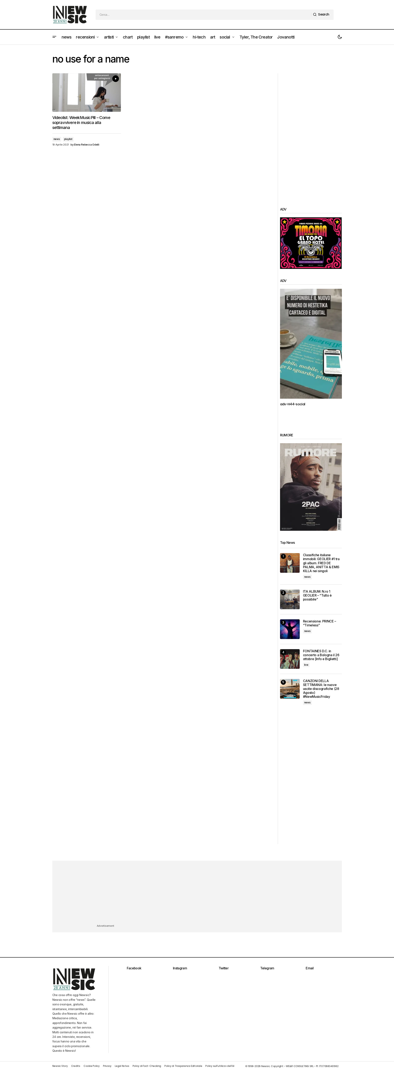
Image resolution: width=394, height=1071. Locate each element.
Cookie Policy (92, 1066)
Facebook (134, 968)
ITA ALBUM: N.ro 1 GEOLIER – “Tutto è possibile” (317, 595)
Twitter (224, 968)
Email (310, 968)
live (306, 664)
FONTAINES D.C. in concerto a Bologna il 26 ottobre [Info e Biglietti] (321, 655)
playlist (68, 139)
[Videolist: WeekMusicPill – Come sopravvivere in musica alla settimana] (86, 92)
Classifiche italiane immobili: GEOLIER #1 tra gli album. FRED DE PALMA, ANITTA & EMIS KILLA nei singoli (321, 563)
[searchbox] (203, 15)
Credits (75, 1066)
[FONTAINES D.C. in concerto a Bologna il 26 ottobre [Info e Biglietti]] (290, 659)
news (57, 139)
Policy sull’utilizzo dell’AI (219, 1066)
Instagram (180, 968)
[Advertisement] (311, 135)
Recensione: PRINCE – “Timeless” (319, 623)
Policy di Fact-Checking (147, 1066)
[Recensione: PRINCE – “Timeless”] (290, 629)
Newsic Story (60, 1066)
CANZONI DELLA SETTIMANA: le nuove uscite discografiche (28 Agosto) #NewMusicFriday (321, 689)
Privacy (107, 1066)
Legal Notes (122, 1066)
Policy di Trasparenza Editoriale (183, 1066)
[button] (54, 37)
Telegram (267, 968)
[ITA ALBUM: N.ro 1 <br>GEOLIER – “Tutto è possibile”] (290, 599)
